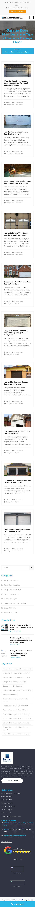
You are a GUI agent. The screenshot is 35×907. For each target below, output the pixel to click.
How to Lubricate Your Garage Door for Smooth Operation (16, 234)
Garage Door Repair (12, 303)
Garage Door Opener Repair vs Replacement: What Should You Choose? (21, 653)
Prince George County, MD (11, 816)
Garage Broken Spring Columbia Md (16, 673)
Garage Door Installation (12, 585)
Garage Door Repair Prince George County (15, 728)
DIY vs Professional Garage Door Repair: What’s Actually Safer (21, 627)
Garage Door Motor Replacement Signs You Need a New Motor (17, 182)
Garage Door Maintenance (14, 105)
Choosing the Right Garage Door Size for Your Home (17, 283)
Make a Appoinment (17, 11)
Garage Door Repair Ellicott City (14, 710)
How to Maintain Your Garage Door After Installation (16, 383)
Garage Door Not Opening (12, 686)
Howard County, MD (8, 806)
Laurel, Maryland (7, 810)
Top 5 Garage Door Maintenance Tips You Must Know (17, 530)
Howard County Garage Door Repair (16, 734)
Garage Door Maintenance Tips (16, 52)
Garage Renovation (10, 608)
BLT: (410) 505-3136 (18, 2)
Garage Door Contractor (12, 580)
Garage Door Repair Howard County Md (17, 718)
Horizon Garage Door (11, 612)
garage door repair (10, 695)
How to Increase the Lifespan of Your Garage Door (17, 432)
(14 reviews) (18, 873)
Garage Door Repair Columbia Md (15, 706)
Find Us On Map (6, 842)
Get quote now (12, 781)
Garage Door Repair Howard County (16, 714)
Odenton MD (6, 813)
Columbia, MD (6, 800)
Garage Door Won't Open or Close (15, 603)
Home (16, 49)
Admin (8, 102)
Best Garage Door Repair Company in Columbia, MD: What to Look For (21, 640)
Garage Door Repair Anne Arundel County (15, 700)
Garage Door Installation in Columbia (16, 677)
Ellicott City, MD (7, 803)
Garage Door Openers (11, 594)
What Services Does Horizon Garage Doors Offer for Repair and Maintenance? (16, 83)
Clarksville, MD (6, 796)
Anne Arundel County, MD (11, 793)
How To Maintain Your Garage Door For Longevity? (16, 133)
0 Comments (18, 102)
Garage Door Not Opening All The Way (17, 690)
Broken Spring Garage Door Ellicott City (17, 669)
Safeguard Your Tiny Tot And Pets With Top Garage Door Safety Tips (16, 333)
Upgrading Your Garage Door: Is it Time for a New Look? (17, 481)
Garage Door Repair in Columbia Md (16, 723)
